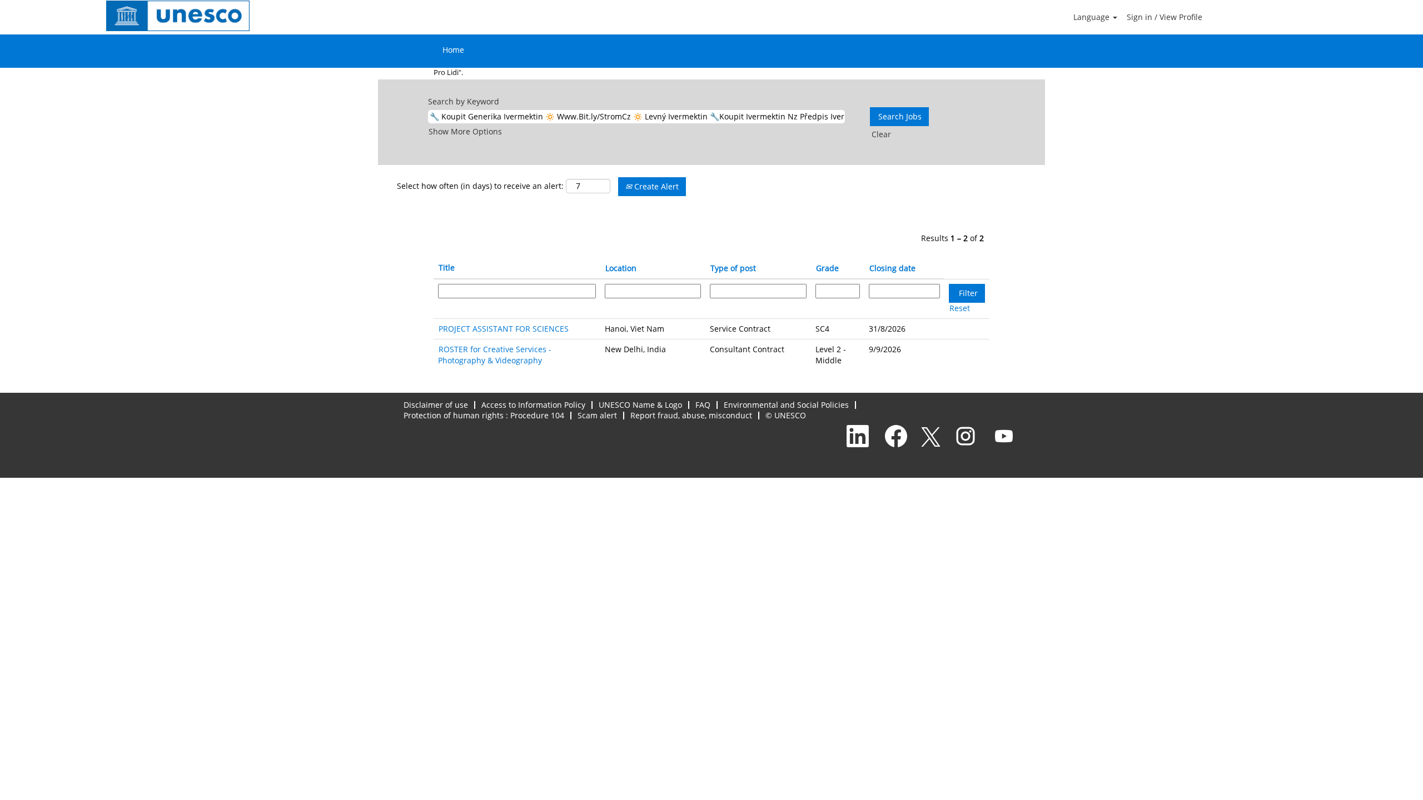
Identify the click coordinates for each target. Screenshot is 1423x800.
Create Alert (655, 186)
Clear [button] (881, 134)
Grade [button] (827, 268)
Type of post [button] (733, 268)
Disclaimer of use (436, 404)
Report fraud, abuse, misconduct (691, 415)
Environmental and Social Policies (786, 404)
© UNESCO (785, 415)
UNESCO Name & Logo (640, 404)
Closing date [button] (892, 268)
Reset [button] (959, 308)
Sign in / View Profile (1164, 17)
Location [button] (620, 268)
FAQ (702, 404)
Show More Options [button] (465, 131)
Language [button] (1092, 17)
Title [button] (447, 267)
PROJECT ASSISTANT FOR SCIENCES (504, 328)
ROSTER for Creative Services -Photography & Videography (494, 355)
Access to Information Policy (533, 404)
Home (453, 49)
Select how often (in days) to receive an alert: (480, 186)
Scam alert (597, 415)
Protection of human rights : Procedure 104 (484, 415)
